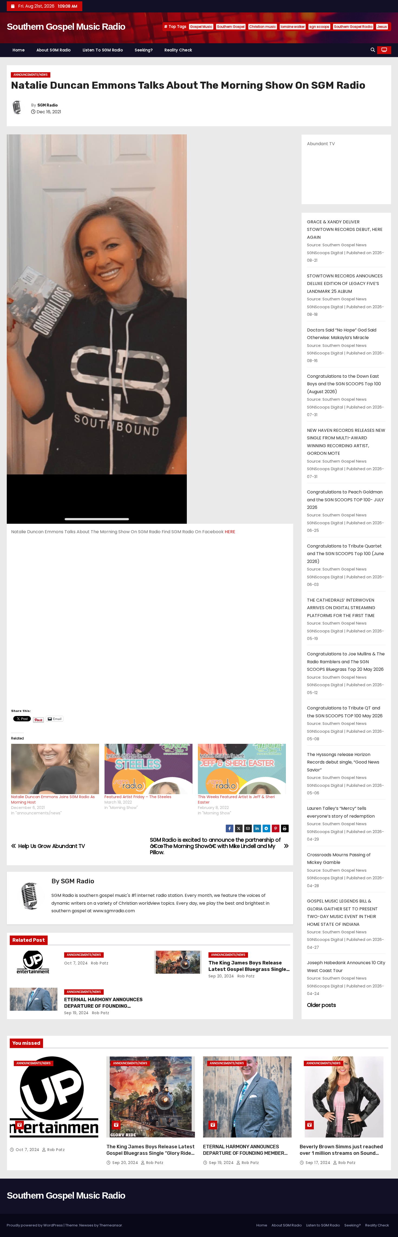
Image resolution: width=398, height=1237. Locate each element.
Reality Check (178, 50)
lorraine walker (293, 26)
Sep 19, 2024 (76, 1013)
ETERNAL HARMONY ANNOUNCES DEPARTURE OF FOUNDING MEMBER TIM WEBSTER (103, 1006)
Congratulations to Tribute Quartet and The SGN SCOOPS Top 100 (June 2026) (345, 554)
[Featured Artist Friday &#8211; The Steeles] (149, 769)
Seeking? (144, 50)
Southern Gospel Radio (353, 26)
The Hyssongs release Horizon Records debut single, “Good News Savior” (343, 762)
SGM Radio (47, 105)
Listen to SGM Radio (103, 50)
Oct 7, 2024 (76, 963)
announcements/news (31, 75)
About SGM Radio (54, 50)
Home (19, 50)
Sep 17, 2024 (319, 1162)
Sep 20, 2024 (221, 976)
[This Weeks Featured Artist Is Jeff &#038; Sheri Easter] (242, 769)
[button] (373, 50)
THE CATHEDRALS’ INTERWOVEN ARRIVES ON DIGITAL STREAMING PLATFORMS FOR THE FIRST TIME (341, 608)
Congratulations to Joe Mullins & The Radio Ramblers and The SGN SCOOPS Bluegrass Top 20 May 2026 (346, 661)
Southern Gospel (230, 26)
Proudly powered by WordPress (35, 1225)
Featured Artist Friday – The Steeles (138, 797)
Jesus (382, 26)
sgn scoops (319, 26)
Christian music (262, 26)
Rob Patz (99, 963)
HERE (230, 532)
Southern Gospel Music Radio (66, 26)
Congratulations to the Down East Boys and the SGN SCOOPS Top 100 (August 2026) (344, 384)
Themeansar (110, 1225)
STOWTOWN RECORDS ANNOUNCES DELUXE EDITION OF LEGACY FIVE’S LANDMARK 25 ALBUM (345, 283)
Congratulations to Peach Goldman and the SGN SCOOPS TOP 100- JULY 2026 (345, 499)
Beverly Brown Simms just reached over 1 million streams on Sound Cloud (341, 1153)
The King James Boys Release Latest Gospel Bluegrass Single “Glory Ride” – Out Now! (247, 969)
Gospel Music (201, 26)
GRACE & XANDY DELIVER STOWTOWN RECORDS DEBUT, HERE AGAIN (345, 229)
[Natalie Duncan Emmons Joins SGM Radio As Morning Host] (55, 769)
